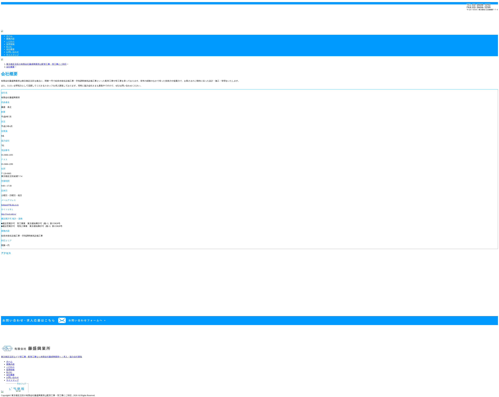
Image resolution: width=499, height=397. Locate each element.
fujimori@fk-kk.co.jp (10, 205)
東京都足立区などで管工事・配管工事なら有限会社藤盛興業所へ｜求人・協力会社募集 (41, 357)
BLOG (15, 18)
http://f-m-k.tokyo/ (8, 214)
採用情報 (16, 16)
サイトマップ (18, 26)
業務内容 (16, 10)
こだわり (16, 13)
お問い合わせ (18, 24)
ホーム (15, 8)
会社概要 (16, 21)
